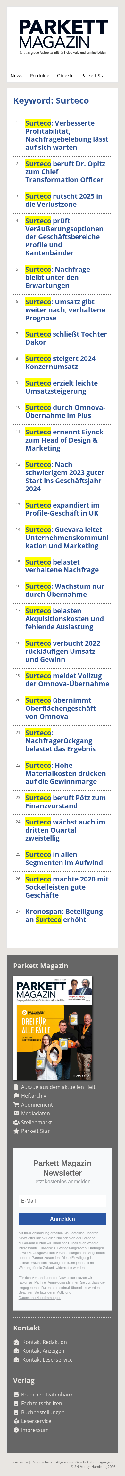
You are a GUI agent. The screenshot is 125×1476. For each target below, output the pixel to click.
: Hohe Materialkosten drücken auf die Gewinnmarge (65, 773)
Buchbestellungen (43, 1412)
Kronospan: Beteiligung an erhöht (64, 915)
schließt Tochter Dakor (66, 338)
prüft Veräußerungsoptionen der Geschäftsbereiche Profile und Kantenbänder (64, 236)
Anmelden (62, 1219)
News (16, 75)
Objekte (65, 75)
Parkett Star (93, 75)
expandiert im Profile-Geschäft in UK (62, 509)
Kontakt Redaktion (44, 1342)
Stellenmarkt (36, 1122)
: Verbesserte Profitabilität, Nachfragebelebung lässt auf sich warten (66, 135)
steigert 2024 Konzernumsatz (60, 362)
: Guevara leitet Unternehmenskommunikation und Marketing (67, 537)
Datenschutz (42, 1462)
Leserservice (36, 1420)
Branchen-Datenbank (47, 1394)
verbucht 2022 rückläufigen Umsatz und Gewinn (62, 651)
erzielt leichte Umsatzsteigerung (61, 386)
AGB (60, 1292)
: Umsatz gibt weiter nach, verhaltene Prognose (65, 309)
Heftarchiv (33, 1095)
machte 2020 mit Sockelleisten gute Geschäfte (67, 887)
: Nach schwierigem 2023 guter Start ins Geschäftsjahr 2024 (64, 476)
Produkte (39, 75)
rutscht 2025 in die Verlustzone (64, 200)
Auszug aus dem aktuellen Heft (58, 1086)
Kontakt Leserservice (47, 1359)
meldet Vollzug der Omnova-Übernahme (67, 679)
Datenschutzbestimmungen (40, 1298)
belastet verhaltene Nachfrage (62, 566)
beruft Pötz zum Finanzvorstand (65, 801)
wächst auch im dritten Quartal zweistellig (65, 830)
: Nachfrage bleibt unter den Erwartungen (57, 277)
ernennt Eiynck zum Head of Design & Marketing (64, 439)
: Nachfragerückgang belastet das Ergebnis (60, 740)
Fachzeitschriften (41, 1403)
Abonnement (37, 1104)
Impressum (35, 1429)
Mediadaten (35, 1113)
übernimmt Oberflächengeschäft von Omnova (60, 708)
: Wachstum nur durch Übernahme (64, 590)
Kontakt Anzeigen (43, 1350)
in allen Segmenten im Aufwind (64, 858)
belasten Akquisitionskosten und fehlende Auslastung (64, 618)
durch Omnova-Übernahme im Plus (65, 411)
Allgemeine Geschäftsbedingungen (84, 1462)
